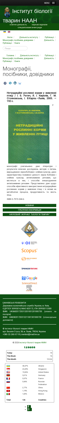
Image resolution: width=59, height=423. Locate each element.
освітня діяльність (18, 24)
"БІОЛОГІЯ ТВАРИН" (40, 214)
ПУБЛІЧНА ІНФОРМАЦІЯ (29, 210)
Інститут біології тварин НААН (32, 342)
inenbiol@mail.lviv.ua (30, 334)
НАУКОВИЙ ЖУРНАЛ (19, 214)
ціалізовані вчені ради (31, 27)
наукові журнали (39, 24)
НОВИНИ (29, 205)
